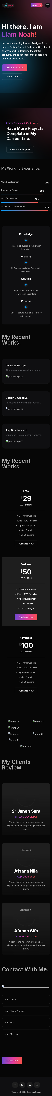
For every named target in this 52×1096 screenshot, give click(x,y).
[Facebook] (15, 1085)
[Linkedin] (30, 1085)
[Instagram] (37, 1085)
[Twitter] (22, 1085)
